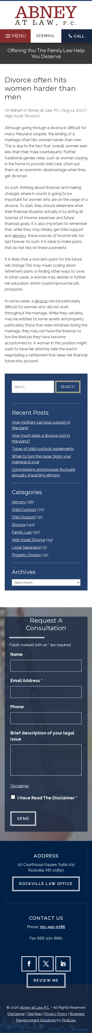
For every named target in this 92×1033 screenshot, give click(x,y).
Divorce (18, 525)
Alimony (19, 502)
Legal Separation (27, 547)
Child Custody (24, 509)
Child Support (24, 517)
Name (16, 654)
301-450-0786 (52, 927)
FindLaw (69, 1020)
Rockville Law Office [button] (46, 883)
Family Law (22, 532)
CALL (79, 36)
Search (68, 387)
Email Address (26, 680)
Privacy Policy (55, 1014)
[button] (15, 34)
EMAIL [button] (48, 36)
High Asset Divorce (21, 116)
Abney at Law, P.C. (44, 110)
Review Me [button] (46, 980)
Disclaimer (19, 786)
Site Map (34, 1014)
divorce (40, 301)
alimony (19, 235)
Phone (17, 706)
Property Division (26, 555)
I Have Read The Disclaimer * (47, 797)
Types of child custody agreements (43, 449)
